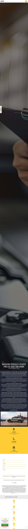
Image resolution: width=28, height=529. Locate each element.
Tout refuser (5, 525)
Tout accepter (5, 524)
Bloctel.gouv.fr (16, 492)
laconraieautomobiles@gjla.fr (14, 451)
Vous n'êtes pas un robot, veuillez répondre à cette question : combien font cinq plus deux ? (14, 476)
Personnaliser (5, 527)
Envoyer (15, 482)
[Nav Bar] (26, 1)
